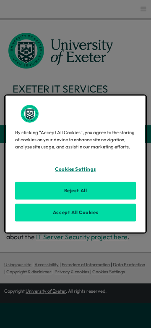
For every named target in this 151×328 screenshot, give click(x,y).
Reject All (75, 190)
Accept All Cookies (75, 212)
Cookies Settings (75, 169)
